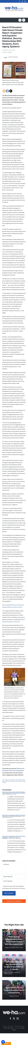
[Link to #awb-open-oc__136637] (20, 20)
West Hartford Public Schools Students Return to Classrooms (14, 990)
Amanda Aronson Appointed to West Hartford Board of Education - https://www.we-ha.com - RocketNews (13, 837)
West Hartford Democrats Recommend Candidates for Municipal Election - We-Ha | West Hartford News (13, 792)
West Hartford (18, 779)
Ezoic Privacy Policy (8, 1028)
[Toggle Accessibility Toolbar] (3, 1042)
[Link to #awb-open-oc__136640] (23, 20)
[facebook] (19, 1)
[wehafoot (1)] (14, 1011)
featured (7, 779)
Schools (10, 52)
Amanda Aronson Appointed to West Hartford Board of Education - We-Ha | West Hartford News (13, 816)
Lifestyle (13, 947)
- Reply (14, 794)
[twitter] (22, 1)
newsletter (12, 779)
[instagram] (25, 1)
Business (12, 972)
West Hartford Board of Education (13, 780)
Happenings (17, 972)
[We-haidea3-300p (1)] (14, 7)
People (17, 947)
